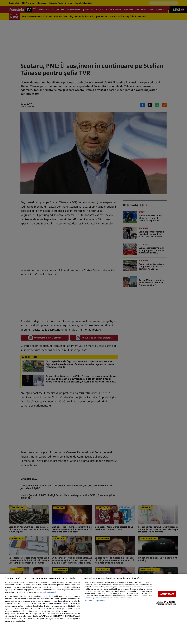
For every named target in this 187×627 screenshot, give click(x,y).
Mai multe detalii (49, 592)
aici (22, 611)
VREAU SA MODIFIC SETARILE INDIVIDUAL (166, 603)
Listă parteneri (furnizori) (94, 601)
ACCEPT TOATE (167, 594)
